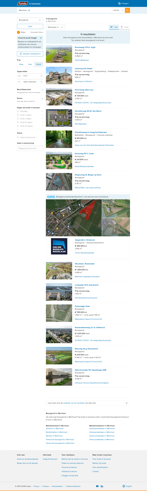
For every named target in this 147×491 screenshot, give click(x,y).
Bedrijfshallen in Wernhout (56, 432)
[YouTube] (97, 486)
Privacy (36, 486)
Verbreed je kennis (69, 471)
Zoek (30, 26)
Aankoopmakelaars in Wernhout (102, 428)
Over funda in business (101, 459)
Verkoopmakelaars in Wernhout (101, 432)
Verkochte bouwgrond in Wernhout (60, 439)
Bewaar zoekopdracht (32, 54)
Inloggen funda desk (70, 475)
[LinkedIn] (102, 486)
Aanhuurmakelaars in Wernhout (101, 436)
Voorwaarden (57, 486)
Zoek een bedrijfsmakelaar (27, 459)
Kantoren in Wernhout (55, 428)
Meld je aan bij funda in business (75, 459)
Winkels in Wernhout (54, 436)
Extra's (26, 99)
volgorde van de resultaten (74, 403)
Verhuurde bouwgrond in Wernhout (60, 443)
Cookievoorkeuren (73, 486)
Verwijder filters (37, 32)
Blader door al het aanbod (27, 463)
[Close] (126, 403)
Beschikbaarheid (28, 90)
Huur (30, 65)
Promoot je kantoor (69, 467)
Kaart (126, 27)
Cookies (45, 486)
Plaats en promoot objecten (73, 463)
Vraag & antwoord (50, 459)
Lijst (116, 27)
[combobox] (64, 10)
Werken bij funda (99, 463)
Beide (38, 65)
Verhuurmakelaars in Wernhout (101, 439)
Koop (21, 65)
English (129, 486)
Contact (95, 471)
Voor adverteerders (100, 467)
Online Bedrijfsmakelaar (84, 253)
